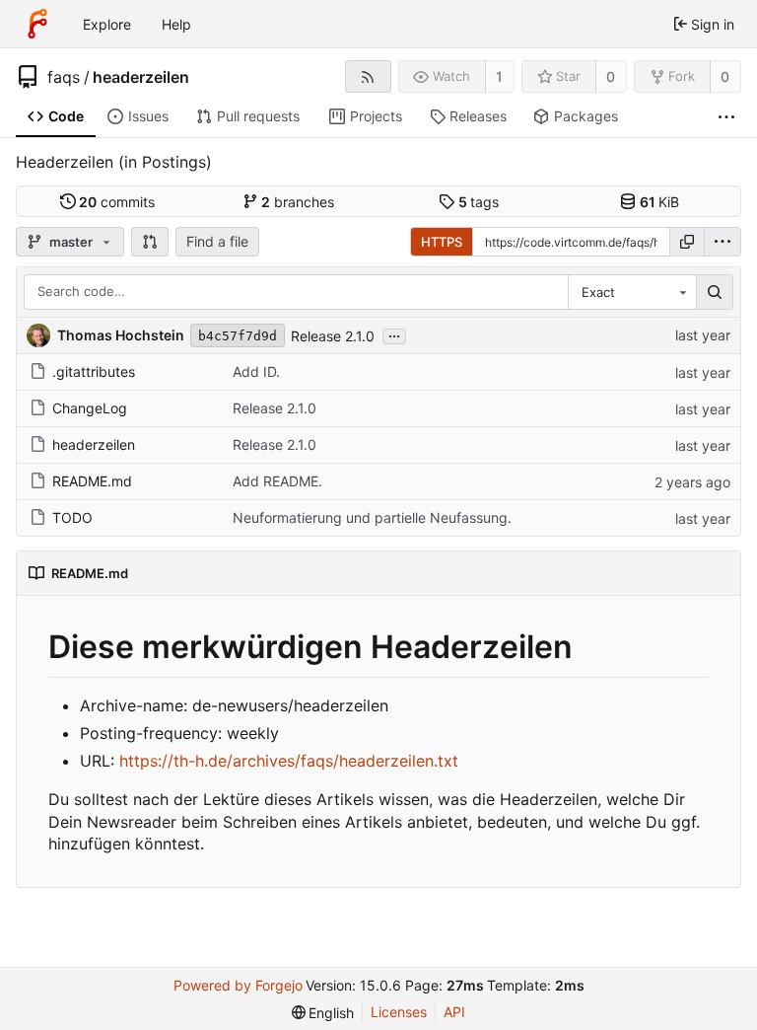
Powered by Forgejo (238, 985)
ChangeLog (89, 408)
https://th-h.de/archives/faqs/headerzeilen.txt (288, 761)
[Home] (37, 23)
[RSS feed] (368, 76)
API (454, 1011)
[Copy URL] (687, 242)
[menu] (722, 242)
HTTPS (441, 242)
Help (176, 24)
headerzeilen (141, 77)
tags (479, 201)
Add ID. (256, 371)
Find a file (217, 241)
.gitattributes (93, 371)
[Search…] (714, 292)
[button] (150, 242)
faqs (63, 77)
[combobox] (632, 292)
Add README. (277, 481)
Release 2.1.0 (333, 336)
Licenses (399, 1011)
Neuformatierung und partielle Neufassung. (372, 517)
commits (117, 201)
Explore (107, 24)
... (394, 334)
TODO (72, 517)
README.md (92, 481)
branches (297, 201)
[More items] (726, 117)
